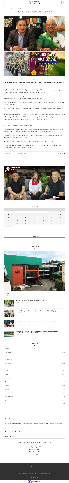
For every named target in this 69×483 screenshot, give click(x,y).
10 (8, 217)
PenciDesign (48, 473)
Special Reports (35, 396)
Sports (35, 400)
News (35, 381)
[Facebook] (31, 466)
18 (17, 220)
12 (25, 217)
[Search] (63, 2)
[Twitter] (37, 466)
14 (43, 217)
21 (43, 220)
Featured (35, 367)
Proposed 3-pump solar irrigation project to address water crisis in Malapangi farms (38, 311)
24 (8, 223)
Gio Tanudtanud (37, 85)
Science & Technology (35, 392)
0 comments (23, 153)
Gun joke (7, 293)
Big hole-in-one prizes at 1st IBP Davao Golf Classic (35, 82)
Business (35, 348)
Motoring (35, 378)
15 (52, 217)
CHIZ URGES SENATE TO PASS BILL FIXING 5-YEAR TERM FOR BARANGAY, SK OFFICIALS (40, 321)
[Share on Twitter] (60, 153)
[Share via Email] (64, 153)
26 (25, 223)
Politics (35, 389)
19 (25, 220)
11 (17, 217)
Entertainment (35, 359)
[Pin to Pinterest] (62, 153)
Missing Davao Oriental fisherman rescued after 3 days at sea (32, 300)
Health (35, 370)
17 (8, 220)
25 (17, 223)
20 (34, 220)
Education (35, 356)
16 (60, 217)
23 (60, 220)
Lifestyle (35, 374)
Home (5, 8)
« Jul (34, 228)
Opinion (35, 385)
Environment (35, 363)
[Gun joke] (34, 271)
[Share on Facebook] (58, 153)
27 (34, 223)
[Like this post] (56, 153)
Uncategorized (35, 403)
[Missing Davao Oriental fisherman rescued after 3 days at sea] (9, 303)
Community (35, 352)
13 (34, 217)
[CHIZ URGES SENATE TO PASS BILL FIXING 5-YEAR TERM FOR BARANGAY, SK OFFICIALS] (9, 323)
